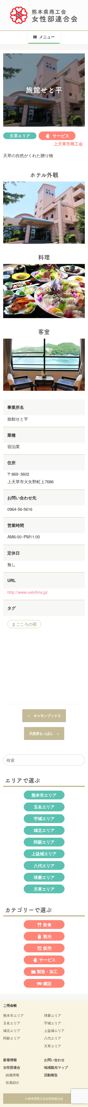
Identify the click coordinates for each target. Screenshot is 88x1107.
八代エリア (44, 865)
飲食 (47, 924)
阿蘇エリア (44, 842)
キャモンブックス (44, 715)
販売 (47, 948)
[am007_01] (44, 244)
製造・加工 (47, 972)
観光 (47, 936)
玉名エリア (44, 807)
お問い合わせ (54, 1059)
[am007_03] (44, 391)
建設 (47, 983)
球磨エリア (44, 877)
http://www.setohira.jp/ (27, 592)
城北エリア (44, 830)
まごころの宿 (24, 624)
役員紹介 (12, 1082)
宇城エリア (44, 818)
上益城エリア (44, 853)
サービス (60, 136)
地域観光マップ (56, 1067)
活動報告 (51, 1074)
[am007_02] (44, 319)
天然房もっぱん (44, 733)
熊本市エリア (44, 795)
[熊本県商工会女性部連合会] (44, 15)
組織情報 (12, 1074)
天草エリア (20, 136)
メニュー (47, 37)
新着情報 (10, 1059)
